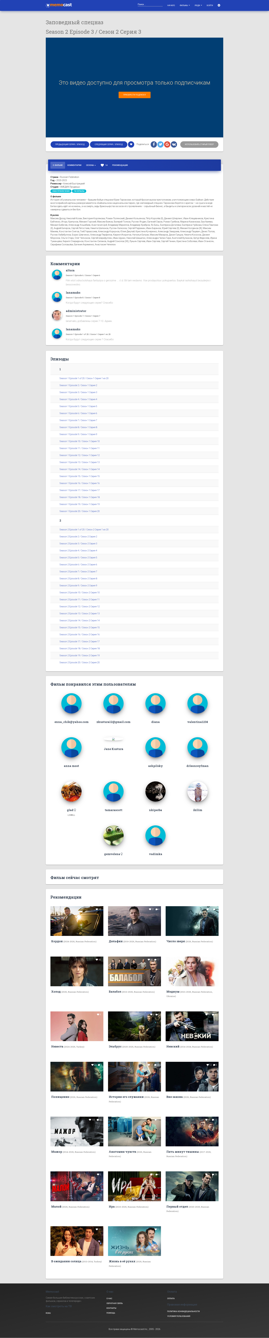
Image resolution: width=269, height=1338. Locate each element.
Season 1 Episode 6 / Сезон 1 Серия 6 (83, 275)
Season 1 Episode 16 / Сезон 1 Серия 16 (79, 483)
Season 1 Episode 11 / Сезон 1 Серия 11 (79, 448)
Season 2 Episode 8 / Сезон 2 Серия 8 (78, 578)
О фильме (58, 165)
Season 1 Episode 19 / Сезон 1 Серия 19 (79, 504)
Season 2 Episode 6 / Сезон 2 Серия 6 (78, 564)
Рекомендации (120, 165)
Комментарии (74, 165)
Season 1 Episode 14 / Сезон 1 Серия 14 (79, 469)
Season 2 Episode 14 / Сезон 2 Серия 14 (79, 620)
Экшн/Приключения (61, 191)
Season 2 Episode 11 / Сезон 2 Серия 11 (79, 599)
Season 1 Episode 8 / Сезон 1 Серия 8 (83, 297)
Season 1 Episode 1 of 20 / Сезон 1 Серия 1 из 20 (88, 334)
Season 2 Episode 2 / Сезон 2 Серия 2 (78, 536)
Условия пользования (178, 1316)
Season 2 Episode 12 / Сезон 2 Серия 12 (79, 606)
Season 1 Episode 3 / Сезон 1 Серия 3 (78, 392)
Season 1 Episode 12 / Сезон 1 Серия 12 (79, 455)
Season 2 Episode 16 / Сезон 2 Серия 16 (79, 634)
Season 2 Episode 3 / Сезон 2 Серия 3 (78, 543)
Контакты (111, 1308)
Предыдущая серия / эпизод (70, 144)
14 (104, 165)
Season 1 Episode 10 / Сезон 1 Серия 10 (79, 441)
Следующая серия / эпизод (109, 144)
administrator (76, 311)
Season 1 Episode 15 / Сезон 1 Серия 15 (79, 476)
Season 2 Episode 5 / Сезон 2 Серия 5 (78, 557)
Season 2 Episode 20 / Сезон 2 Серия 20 (79, 662)
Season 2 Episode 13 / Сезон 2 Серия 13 (79, 613)
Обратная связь (114, 1303)
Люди (198, 5)
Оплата (171, 1298)
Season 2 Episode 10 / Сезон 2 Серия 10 (79, 592)
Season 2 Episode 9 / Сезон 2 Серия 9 (78, 585)
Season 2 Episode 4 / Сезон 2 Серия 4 (78, 550)
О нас (109, 1298)
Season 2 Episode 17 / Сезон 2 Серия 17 (79, 641)
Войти (210, 5)
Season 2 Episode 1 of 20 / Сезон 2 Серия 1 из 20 (84, 529)
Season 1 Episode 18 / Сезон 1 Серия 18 (79, 497)
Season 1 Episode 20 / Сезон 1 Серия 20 (79, 511)
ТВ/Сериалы (79, 191)
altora (70, 270)
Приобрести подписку (134, 95)
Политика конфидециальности (183, 1311)
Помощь (110, 1313)
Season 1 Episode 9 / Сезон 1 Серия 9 (78, 434)
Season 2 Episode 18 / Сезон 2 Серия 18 (79, 648)
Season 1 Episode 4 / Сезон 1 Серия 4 (78, 399)
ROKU (48, 1313)
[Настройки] (219, 5)
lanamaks (73, 292)
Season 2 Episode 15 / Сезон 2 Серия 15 (79, 627)
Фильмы (184, 5)
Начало (171, 5)
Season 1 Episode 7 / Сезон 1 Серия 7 (83, 316)
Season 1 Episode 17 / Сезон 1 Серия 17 (79, 490)
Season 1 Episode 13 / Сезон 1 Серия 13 (79, 462)
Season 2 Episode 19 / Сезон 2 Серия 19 (79, 655)
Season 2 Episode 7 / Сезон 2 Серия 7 (78, 571)
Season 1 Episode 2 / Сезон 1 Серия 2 (78, 385)
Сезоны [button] (90, 165)
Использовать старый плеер (199, 144)
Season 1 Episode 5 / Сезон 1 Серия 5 (78, 406)
